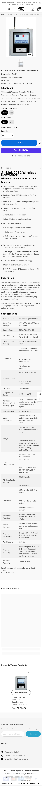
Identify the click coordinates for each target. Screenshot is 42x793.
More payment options (21, 156)
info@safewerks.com (19, 759)
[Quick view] (29, 672)
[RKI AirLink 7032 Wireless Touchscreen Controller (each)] (21, 680)
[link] (21, 649)
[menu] (2, 9)
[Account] (33, 9)
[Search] (9, 9)
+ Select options (21, 692)
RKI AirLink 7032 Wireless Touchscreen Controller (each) (19, 700)
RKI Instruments (15, 78)
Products (11, 14)
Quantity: (5, 131)
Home (3, 14)
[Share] (39, 143)
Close (40, 3)
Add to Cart (19, 143)
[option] (21, 37)
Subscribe (33, 734)
